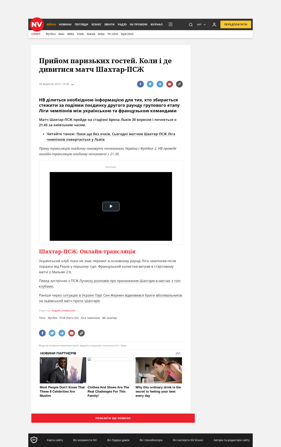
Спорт (35, 34)
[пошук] (190, 24)
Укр (199, 24)
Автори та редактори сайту (232, 440)
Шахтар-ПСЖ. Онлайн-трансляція (87, 251)
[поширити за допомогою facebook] (140, 84)
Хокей (91, 34)
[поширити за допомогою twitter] (150, 84)
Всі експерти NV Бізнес (188, 440)
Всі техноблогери (151, 440)
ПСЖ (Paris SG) (69, 318)
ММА (70, 34)
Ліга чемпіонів (90, 318)
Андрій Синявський (63, 310)
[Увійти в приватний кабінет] (214, 24)
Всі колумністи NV (85, 440)
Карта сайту (55, 440)
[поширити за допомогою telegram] (160, 84)
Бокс (61, 34)
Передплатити (235, 24)
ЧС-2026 (112, 34)
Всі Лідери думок (118, 440)
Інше (101, 34)
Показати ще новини (113, 418)
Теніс (80, 34)
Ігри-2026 (127, 34)
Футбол (51, 34)
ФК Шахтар (109, 318)
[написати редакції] (169, 84)
